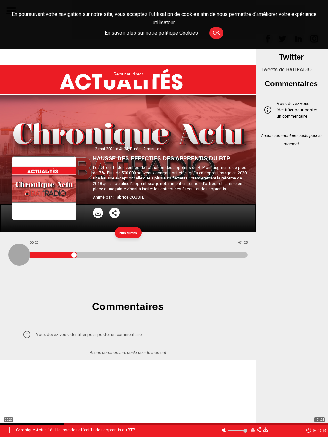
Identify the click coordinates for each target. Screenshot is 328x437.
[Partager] (114, 213)
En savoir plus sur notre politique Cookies (151, 33)
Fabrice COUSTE (129, 197)
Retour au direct (128, 74)
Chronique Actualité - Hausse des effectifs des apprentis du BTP (75, 429)
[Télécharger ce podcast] (265, 430)
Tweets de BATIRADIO (286, 70)
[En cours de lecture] (19, 255)
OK (216, 33)
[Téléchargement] (98, 213)
